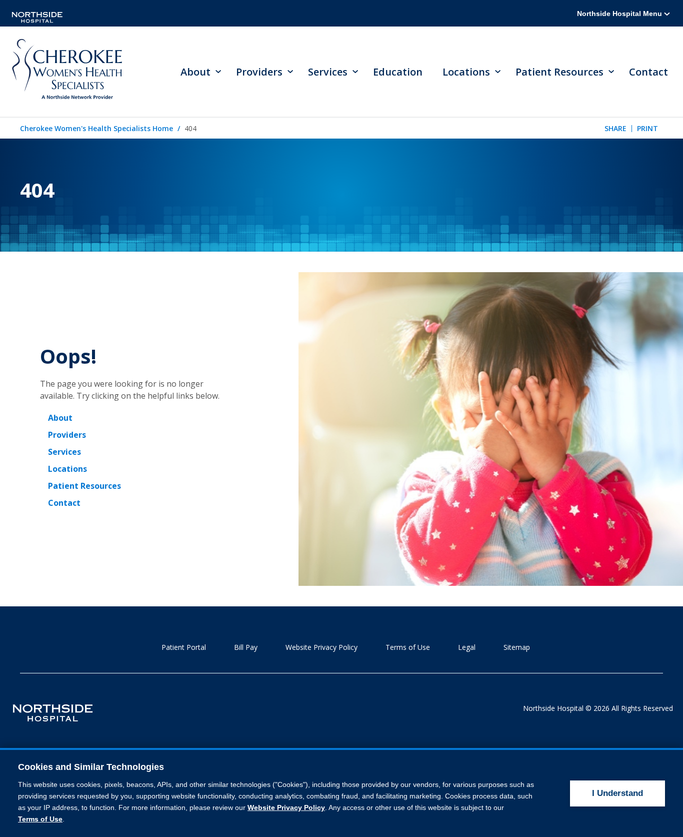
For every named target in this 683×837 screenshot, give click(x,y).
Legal (467, 647)
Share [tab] (615, 128)
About (60, 417)
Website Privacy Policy (322, 647)
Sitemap (517, 647)
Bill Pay (246, 647)
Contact (648, 72)
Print (647, 128)
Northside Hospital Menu (620, 14)
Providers (67, 434)
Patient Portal (184, 647)
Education (397, 72)
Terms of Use (408, 647)
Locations (67, 468)
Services (64, 451)
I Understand (617, 793)
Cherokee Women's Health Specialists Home (96, 128)
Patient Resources (84, 485)
